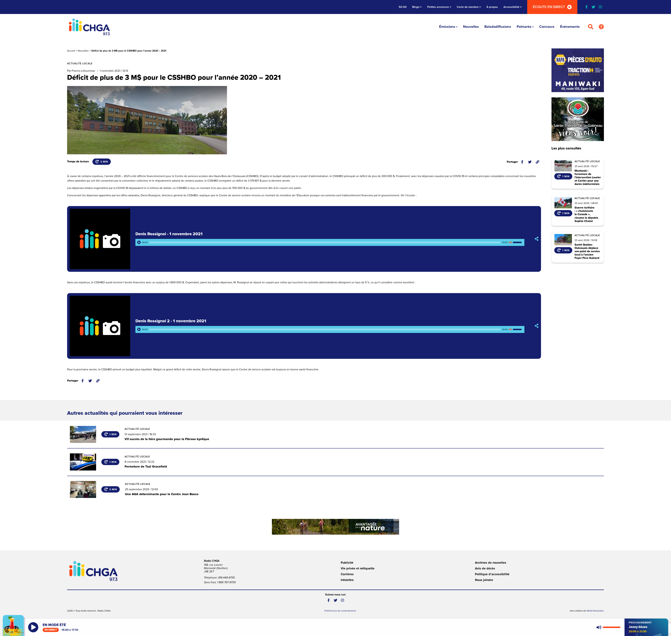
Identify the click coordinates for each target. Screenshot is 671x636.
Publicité (347, 563)
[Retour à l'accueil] (89, 27)
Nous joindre (484, 580)
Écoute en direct (549, 7)
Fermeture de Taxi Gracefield (146, 466)
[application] (329, 242)
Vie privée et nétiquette (357, 568)
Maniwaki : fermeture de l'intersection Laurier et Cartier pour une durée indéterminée (588, 177)
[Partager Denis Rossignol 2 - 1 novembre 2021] (536, 325)
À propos (492, 7)
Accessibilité (511, 7)
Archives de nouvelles (490, 563)
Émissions (447, 27)
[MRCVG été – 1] (335, 527)
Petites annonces (438, 7)
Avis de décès (485, 568)
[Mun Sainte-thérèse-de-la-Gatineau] (577, 119)
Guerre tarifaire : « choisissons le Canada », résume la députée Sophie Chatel (586, 214)
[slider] (518, 242)
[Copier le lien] (537, 162)
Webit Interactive (595, 610)
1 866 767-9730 (226, 582)
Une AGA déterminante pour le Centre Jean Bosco (161, 494)
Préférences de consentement (340, 610)
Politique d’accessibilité (492, 574)
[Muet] (510, 242)
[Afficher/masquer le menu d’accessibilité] (601, 27)
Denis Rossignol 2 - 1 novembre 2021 (170, 321)
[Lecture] (139, 242)
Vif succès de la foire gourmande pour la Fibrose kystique (167, 439)
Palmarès (524, 27)
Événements (570, 27)
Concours (546, 27)
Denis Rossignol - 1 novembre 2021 (169, 233)
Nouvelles (471, 27)
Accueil (71, 50)
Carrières (347, 574)
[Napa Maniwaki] (577, 70)
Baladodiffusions (497, 27)
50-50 (403, 7)
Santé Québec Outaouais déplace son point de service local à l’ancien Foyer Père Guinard (587, 251)
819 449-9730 (226, 577)
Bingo (415, 7)
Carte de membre (468, 7)
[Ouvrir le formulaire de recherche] (590, 27)
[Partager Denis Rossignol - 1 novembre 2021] (536, 238)
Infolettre (347, 580)
